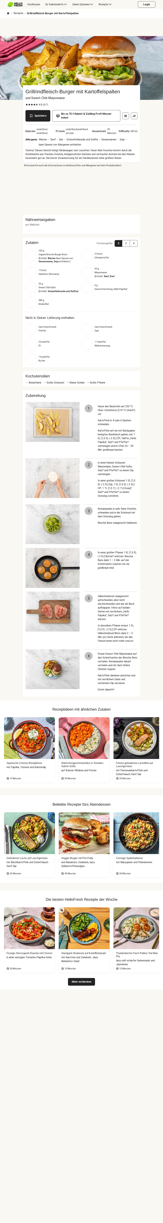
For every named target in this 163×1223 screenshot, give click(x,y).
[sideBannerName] (81, 191)
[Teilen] (134, 115)
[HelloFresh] (15, 4)
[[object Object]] (125, 115)
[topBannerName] (81, 27)
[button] (81, 242)
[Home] (8, 13)
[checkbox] (26, 104)
